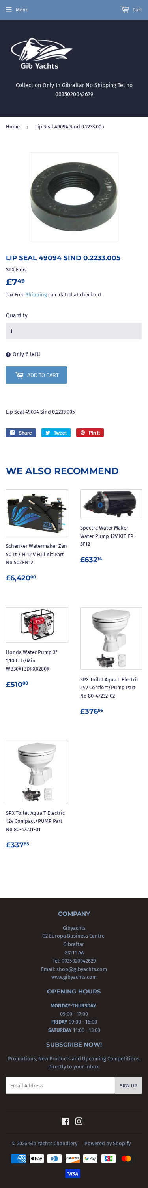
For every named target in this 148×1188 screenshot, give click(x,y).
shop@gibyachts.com (81, 969)
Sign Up (128, 1085)
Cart (136, 10)
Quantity (17, 315)
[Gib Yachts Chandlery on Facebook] (66, 1123)
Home (13, 127)
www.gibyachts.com (74, 977)
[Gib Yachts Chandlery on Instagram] (79, 1123)
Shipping (36, 294)
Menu (22, 10)
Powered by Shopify (107, 1143)
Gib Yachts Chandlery (52, 1143)
